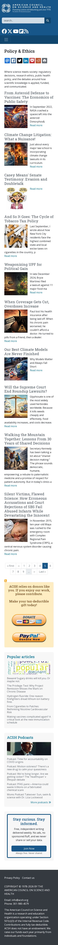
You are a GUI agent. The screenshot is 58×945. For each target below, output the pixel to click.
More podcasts (40, 802)
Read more (36, 125)
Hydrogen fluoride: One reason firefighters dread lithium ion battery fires (28, 699)
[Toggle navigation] (6, 40)
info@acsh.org (20, 900)
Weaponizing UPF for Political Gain (23, 266)
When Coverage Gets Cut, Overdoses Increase (26, 304)
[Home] (28, 8)
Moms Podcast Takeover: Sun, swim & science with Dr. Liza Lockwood (29, 796)
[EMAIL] (7, 60)
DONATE (29, 617)
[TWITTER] (19, 60)
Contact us (28, 878)
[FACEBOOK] (13, 60)
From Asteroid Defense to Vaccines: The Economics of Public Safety (28, 97)
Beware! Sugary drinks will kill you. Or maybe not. (28, 680)
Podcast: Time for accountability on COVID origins (27, 760)
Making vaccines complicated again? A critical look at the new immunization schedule (29, 719)
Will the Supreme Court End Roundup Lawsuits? (25, 389)
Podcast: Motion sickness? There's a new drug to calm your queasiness (28, 768)
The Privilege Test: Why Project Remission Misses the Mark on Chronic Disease (25, 688)
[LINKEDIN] (25, 60)
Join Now (29, 848)
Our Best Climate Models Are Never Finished (26, 351)
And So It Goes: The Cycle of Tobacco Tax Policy (29, 218)
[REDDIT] (38, 60)
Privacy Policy (12, 878)
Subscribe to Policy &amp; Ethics (5, 581)
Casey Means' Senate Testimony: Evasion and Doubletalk (25, 179)
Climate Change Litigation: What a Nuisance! (28, 136)
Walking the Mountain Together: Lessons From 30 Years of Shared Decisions (27, 438)
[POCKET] (32, 60)
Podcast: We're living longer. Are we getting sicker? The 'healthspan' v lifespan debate (27, 776)
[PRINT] (44, 60)
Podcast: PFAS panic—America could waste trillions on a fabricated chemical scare (27, 787)
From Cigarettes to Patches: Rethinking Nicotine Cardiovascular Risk (27, 709)
